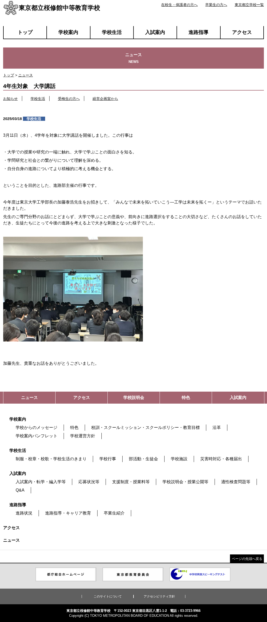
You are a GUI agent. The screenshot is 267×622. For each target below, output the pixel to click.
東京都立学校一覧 (249, 5)
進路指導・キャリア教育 (68, 513)
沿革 (217, 427)
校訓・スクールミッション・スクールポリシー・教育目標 (145, 427)
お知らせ (10, 99)
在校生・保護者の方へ (179, 5)
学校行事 (107, 459)
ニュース (25, 75)
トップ (25, 32)
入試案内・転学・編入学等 (41, 482)
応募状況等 (88, 482)
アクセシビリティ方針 (159, 596)
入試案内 (155, 32)
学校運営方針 (82, 436)
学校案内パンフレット (36, 436)
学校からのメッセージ (36, 427)
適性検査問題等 (235, 482)
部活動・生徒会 (143, 459)
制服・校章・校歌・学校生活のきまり (51, 459)
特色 (74, 427)
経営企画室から (105, 99)
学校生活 (112, 32)
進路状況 (24, 513)
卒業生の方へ (216, 5)
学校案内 (68, 32)
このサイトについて (108, 596)
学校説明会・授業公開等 (185, 482)
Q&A (20, 490)
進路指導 (198, 32)
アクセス (242, 32)
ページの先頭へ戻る (247, 559)
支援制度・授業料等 (131, 482)
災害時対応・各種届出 (221, 459)
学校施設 (179, 459)
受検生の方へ (69, 99)
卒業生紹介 (114, 513)
